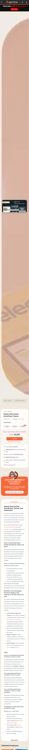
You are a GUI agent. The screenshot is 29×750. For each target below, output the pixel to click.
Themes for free (8, 529)
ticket (17, 647)
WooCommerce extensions (14, 619)
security (18, 725)
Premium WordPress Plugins (11, 527)
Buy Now (14, 438)
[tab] (14, 502)
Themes (5, 16)
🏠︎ (2, 16)
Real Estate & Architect (13, 16)
